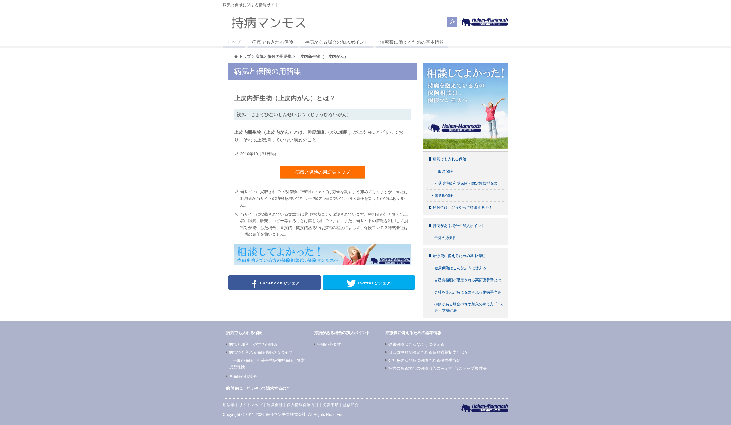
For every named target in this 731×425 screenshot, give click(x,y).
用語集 (229, 404)
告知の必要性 (445, 238)
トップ (234, 42)
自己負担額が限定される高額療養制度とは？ (428, 352)
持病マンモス (269, 22)
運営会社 (275, 404)
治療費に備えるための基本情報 (412, 42)
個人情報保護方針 (303, 404)
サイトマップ (251, 404)
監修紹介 (351, 404)
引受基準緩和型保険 (275, 360)
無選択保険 (443, 195)
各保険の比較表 (243, 376)
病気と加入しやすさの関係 (253, 344)
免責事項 (331, 404)
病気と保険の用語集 (274, 56)
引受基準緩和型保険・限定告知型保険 (465, 183)
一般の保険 (443, 171)
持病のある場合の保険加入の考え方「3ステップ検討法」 (439, 368)
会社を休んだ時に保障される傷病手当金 (467, 292)
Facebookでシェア (279, 283)
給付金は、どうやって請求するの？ (462, 207)
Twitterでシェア (373, 283)
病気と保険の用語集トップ (322, 172)
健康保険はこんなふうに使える (460, 268)
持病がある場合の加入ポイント (337, 42)
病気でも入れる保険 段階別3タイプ (260, 352)
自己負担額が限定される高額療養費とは (467, 280)
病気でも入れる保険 (272, 42)
